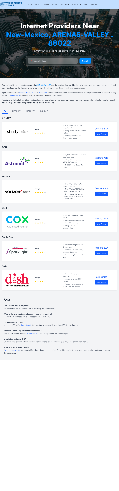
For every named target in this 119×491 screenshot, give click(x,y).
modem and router (12, 350)
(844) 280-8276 (101, 219)
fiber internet (26, 325)
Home (30, 4)
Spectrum (43, 92)
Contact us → (111, 4)
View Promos (101, 134)
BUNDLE (44, 111)
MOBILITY (30, 111)
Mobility (65, 4)
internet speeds (14, 95)
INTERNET (16, 111)
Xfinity (28, 92)
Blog (85, 4)
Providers (76, 4)
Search (85, 61)
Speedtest (94, 4)
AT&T (34, 92)
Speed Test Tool (33, 333)
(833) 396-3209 (101, 129)
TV (37, 4)
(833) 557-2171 (101, 277)
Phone (55, 4)
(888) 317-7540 (101, 158)
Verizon (22, 92)
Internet (45, 4)
